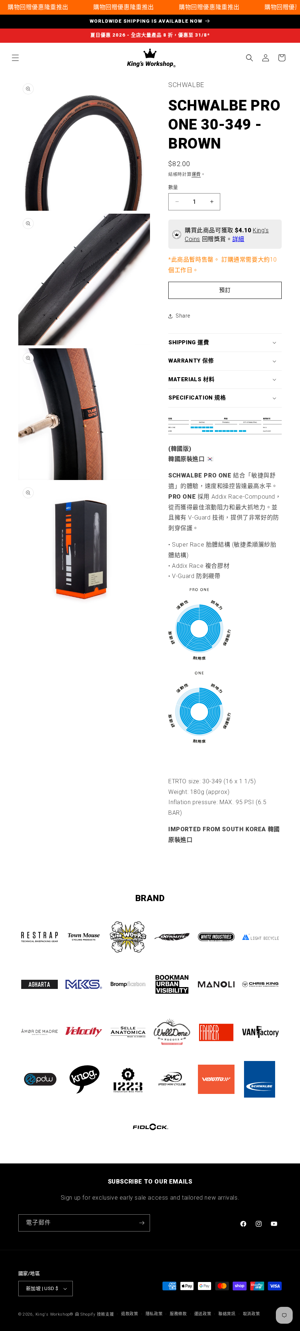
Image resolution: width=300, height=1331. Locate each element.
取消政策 (251, 1314)
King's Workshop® (54, 1314)
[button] (15, 58)
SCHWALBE (186, 85)
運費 (196, 174)
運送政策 (202, 1314)
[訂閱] (142, 1222)
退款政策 (129, 1314)
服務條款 (178, 1314)
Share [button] (183, 316)
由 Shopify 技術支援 (94, 1314)
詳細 (238, 239)
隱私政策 (154, 1314)
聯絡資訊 (227, 1314)
